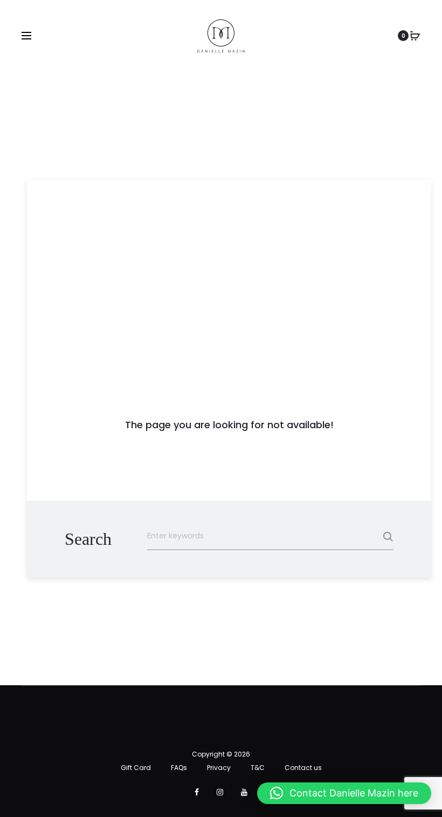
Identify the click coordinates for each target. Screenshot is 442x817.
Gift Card (136, 767)
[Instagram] (220, 792)
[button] (344, 793)
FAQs (179, 767)
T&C (258, 767)
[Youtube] (244, 792)
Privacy (219, 767)
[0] (415, 36)
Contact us (303, 767)
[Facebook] (197, 792)
